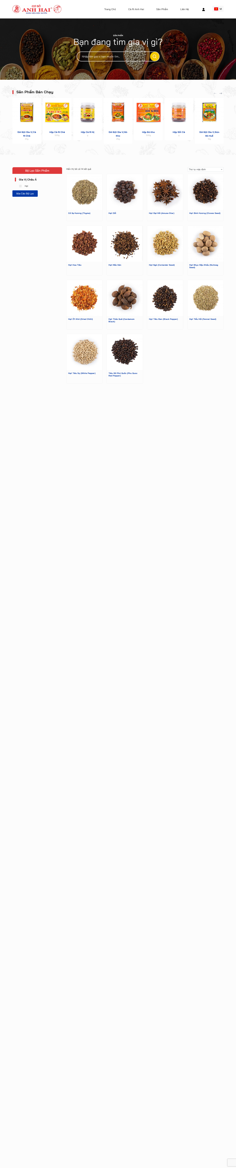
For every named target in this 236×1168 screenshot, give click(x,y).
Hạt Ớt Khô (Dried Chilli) (80, 319)
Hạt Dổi (112, 213)
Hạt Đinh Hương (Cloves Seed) (204, 213)
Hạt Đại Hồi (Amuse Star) (161, 213)
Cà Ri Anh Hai (136, 9)
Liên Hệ (184, 9)
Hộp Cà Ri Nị (87, 132)
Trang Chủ (110, 9)
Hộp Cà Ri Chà (57, 132)
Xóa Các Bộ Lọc (25, 193)
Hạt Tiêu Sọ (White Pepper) (82, 373)
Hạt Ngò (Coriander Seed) (162, 265)
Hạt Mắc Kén (115, 265)
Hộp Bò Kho (148, 132)
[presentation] (215, 93)
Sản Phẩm (162, 9)
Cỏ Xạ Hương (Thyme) (79, 213)
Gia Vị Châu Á (28, 179)
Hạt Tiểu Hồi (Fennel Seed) (202, 319)
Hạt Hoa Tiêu (74, 265)
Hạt (26, 185)
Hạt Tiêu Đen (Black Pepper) (163, 319)
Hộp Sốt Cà (179, 132)
